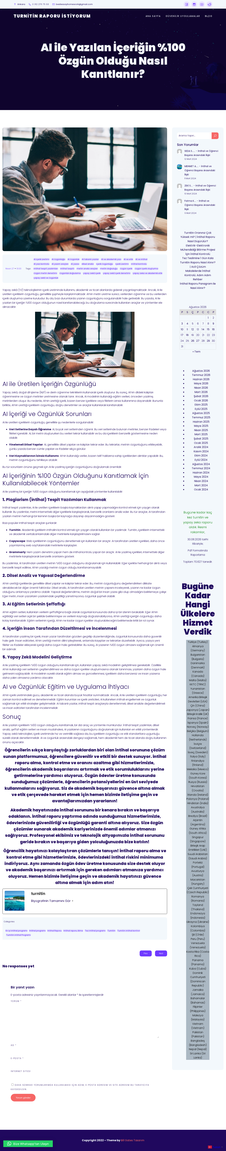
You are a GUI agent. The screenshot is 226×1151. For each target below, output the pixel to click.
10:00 (19, 268)
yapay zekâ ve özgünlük (46, 277)
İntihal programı (37, 930)
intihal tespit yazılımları (46, 268)
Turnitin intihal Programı (18, 935)
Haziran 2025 (201, 422)
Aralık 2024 (201, 447)
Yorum (16, 1001)
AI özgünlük (73, 259)
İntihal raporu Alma (73, 930)
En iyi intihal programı (16, 930)
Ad (13, 1045)
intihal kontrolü (139, 264)
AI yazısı (75, 264)
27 (197, 341)
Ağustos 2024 (201, 464)
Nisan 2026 (201, 388)
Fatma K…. (190, 201)
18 (187, 335)
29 (208, 341)
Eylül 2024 (201, 460)
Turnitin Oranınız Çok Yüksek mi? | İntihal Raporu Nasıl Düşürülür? (198, 237)
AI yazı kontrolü (41, 264)
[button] (28, 1143)
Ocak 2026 (201, 400)
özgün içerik (126, 268)
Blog (208, 16)
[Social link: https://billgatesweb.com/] (187, 4)
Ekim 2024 (201, 455)
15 (208, 329)
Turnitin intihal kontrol (128, 930)
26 (192, 341)
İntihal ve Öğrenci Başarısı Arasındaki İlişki (199, 170)
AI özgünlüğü (58, 259)
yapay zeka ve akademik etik (147, 273)
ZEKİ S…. (188, 185)
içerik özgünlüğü (104, 264)
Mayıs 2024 (201, 477)
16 (213, 329)
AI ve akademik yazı (111, 259)
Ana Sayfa (153, 16)
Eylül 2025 (201, 409)
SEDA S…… (189, 151)
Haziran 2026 (201, 379)
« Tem (196, 352)
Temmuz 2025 (201, 417)
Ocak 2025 (201, 443)
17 (182, 335)
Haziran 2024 (201, 472)
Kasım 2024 (201, 451)
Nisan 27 (9, 268)
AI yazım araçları (60, 264)
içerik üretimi (122, 264)
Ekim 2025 (201, 405)
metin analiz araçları (87, 268)
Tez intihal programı (95, 930)
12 (192, 329)
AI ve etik (128, 259)
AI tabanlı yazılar (90, 259)
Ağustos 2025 (201, 413)
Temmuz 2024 (201, 468)
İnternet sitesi (21, 1071)
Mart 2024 (201, 485)
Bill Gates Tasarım (132, 1140)
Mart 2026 (201, 392)
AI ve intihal (141, 259)
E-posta (17, 1058)
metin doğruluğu (108, 268)
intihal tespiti (67, 268)
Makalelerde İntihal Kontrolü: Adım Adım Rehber (197, 275)
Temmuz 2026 (201, 375)
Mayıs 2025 (201, 426)
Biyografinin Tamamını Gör (51, 901)
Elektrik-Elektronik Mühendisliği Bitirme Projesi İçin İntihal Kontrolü (197, 250)
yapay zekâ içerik (91, 273)
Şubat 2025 (201, 439)
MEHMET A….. (191, 166)
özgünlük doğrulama (70, 273)
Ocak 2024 (201, 489)
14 (203, 329)
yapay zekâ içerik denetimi (116, 273)
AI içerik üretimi (41, 259)
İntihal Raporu (54, 930)
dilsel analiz (88, 264)
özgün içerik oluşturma (146, 268)
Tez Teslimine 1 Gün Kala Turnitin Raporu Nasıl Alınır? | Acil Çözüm (197, 262)
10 (182, 329)
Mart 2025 (201, 434)
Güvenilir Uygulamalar (183, 16)
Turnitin (111, 930)
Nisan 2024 (201, 481)
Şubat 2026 (201, 396)
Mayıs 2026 (201, 383)
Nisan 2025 (201, 430)
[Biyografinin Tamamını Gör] (73, 901)
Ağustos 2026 (201, 371)
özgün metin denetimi (45, 273)
